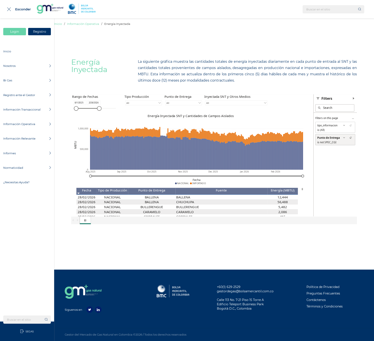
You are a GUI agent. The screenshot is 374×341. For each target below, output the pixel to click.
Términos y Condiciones (324, 306)
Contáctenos (316, 300)
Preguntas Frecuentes (323, 293)
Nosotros (9, 66)
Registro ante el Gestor (19, 95)
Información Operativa (19, 124)
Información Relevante (19, 138)
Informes (9, 153)
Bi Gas (7, 80)
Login (14, 32)
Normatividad (13, 167)
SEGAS (29, 331)
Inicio (7, 51)
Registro (39, 32)
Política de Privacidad (322, 287)
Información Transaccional (22, 109)
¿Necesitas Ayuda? (16, 182)
